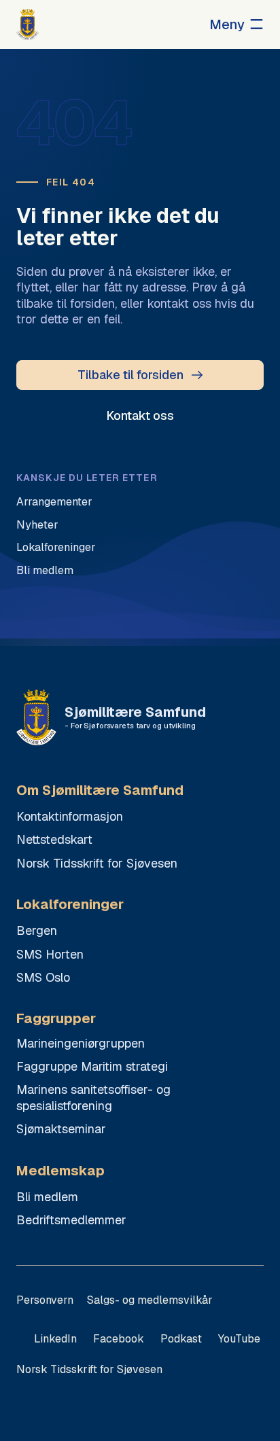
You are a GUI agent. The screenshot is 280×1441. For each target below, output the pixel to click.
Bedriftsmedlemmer (71, 1220)
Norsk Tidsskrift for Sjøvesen (96, 863)
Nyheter (37, 525)
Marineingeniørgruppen (80, 1043)
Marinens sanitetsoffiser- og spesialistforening (93, 1097)
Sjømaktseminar (61, 1129)
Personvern (44, 1300)
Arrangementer (54, 502)
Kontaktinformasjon (69, 816)
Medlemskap (60, 1170)
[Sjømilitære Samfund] (27, 24)
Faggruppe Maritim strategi (92, 1066)
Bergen (36, 930)
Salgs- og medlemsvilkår (150, 1300)
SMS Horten (50, 954)
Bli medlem (44, 570)
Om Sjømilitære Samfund (99, 790)
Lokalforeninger (56, 547)
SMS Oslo (43, 977)
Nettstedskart (54, 839)
